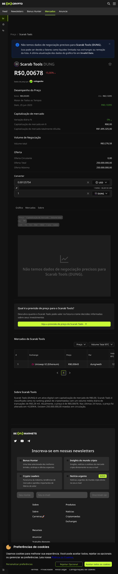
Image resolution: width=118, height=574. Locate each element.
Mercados (50, 11)
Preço (13, 34)
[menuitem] (4, 18)
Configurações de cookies (82, 569)
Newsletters (17, 11)
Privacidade (47, 569)
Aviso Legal (61, 569)
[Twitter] (15, 441)
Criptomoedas (73, 516)
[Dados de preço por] (36, 82)
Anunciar (37, 536)
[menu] (4, 24)
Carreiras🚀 (38, 516)
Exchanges (71, 521)
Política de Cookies (62, 557)
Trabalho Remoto (41, 541)
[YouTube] (22, 441)
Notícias (70, 511)
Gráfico (19, 207)
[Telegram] (29, 441)
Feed (4, 11)
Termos (34, 569)
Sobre (41, 207)
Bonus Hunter (34, 11)
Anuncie (63, 11)
